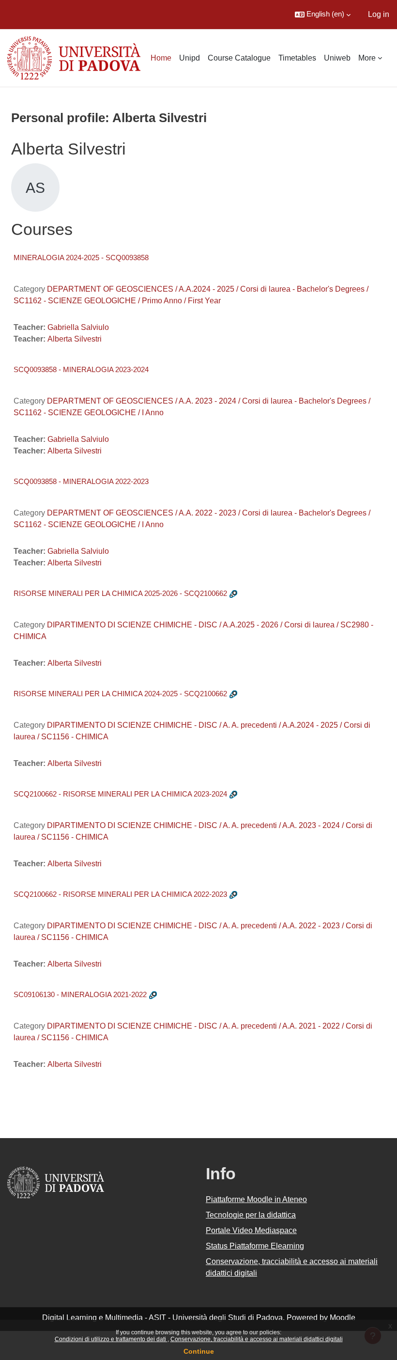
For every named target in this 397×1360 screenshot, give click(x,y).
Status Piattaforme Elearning (255, 1246)
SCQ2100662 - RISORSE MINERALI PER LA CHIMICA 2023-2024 (120, 794)
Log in (378, 14)
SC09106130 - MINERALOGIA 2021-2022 (80, 994)
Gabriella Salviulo (78, 327)
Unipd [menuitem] (189, 58)
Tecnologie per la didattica (251, 1215)
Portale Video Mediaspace (251, 1230)
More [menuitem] (367, 58)
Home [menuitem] (161, 58)
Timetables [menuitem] (297, 58)
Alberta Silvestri (74, 339)
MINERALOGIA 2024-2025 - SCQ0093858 (81, 257)
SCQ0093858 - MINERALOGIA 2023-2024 (81, 369)
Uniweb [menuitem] (337, 58)
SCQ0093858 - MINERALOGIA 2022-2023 (81, 481)
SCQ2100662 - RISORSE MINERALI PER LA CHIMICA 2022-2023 (120, 894)
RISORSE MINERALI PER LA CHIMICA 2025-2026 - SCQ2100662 (120, 593)
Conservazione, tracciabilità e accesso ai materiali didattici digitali (256, 1339)
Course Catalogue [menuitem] (239, 58)
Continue (198, 1351)
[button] (322, 14)
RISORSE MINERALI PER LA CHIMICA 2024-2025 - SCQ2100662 (120, 693)
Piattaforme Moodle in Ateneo (256, 1199)
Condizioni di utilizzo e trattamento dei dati (111, 1339)
